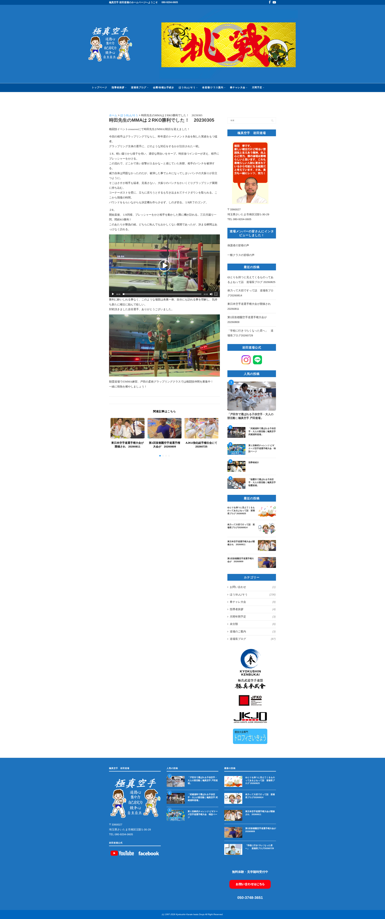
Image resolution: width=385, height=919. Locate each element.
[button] (165, 266)
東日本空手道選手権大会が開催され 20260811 (241, 543)
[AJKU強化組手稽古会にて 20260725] (202, 428)
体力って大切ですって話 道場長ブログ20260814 (241, 526)
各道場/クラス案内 (212, 87)
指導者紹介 (253, 462)
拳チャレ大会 (237, 87)
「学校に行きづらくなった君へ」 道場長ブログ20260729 (259, 847)
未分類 (253, 623)
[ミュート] (211, 294)
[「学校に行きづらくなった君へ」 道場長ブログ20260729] (233, 849)
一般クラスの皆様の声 (240, 255)
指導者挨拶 (118, 87)
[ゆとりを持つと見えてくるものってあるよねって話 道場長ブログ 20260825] (267, 511)
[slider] (162, 294)
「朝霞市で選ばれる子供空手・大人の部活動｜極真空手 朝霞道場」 (262, 482)
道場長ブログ (138, 87)
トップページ (99, 87)
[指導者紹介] (236, 466)
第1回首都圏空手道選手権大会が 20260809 (240, 560)
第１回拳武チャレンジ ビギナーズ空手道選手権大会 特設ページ (262, 448)
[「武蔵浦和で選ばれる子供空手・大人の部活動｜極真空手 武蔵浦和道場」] (236, 432)
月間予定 (257, 87)
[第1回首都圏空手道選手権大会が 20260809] (165, 428)
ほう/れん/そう (187, 87)
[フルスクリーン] (215, 294)
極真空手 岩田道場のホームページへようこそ (133, 2)
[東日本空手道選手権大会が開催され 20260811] (128, 428)
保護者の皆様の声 (238, 245)
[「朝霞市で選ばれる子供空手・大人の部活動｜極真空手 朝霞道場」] (236, 483)
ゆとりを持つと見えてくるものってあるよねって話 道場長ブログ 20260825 (241, 510)
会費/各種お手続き (163, 87)
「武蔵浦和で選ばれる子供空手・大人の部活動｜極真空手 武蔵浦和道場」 (262, 431)
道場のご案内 (253, 631)
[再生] (112, 294)
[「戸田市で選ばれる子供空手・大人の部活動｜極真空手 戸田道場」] (251, 396)
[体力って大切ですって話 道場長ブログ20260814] (267, 528)
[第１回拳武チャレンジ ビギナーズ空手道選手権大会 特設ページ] (236, 449)
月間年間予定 (253, 616)
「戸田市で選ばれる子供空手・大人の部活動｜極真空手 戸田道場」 (250, 416)
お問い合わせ (253, 587)
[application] (164, 265)
